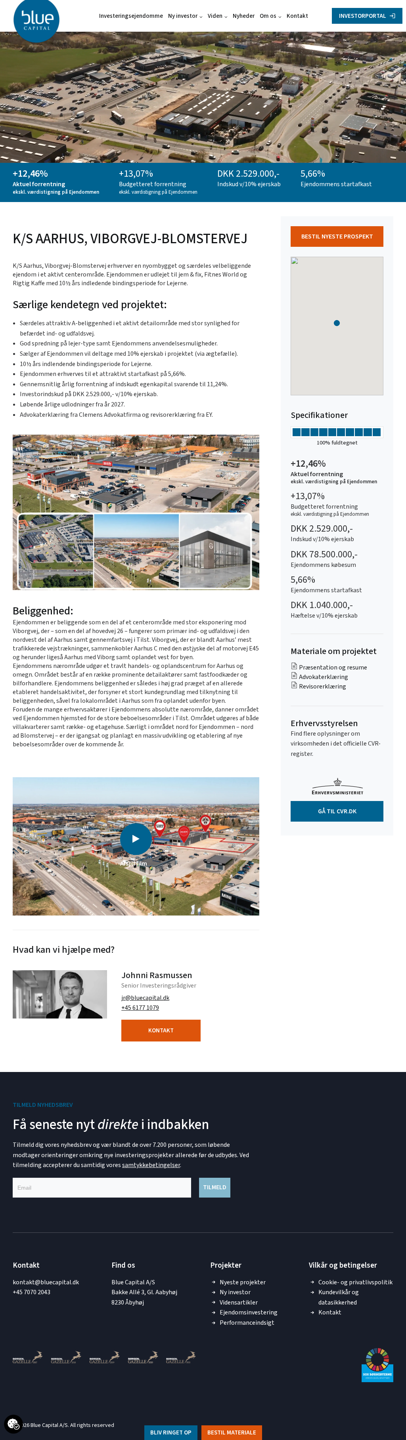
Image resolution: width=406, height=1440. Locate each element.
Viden (215, 16)
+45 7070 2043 (31, 1292)
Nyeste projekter (243, 1282)
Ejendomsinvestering (249, 1312)
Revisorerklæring (322, 686)
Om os (268, 16)
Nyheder (244, 16)
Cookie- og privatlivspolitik (355, 1282)
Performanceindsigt (247, 1322)
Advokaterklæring (323, 677)
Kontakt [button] (161, 1030)
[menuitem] (131, 16)
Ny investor (182, 16)
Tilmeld (214, 1187)
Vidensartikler (239, 1302)
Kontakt (297, 16)
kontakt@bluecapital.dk (46, 1282)
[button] (136, 839)
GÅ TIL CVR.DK (337, 811)
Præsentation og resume (332, 667)
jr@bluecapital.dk (145, 998)
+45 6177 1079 (140, 1007)
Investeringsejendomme (131, 16)
